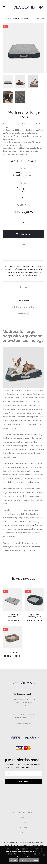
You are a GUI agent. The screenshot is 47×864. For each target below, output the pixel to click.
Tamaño (23, 183)
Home (5, 18)
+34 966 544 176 (27, 714)
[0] (43, 7)
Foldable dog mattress (12, 615)
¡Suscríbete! (24, 781)
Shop (24, 823)
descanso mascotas (16, 275)
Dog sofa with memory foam (34, 615)
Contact (23, 828)
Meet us (23, 818)
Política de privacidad (20, 845)
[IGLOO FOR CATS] (38, 18)
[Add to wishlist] (23, 245)
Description (23, 300)
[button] (18, 175)
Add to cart (25, 234)
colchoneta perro (19, 272)
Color (23, 169)
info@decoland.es (23, 723)
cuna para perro (34, 272)
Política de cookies (37, 845)
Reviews (23, 313)
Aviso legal (7, 845)
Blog (23, 833)
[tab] (23, 301)
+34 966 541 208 (26, 718)
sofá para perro (32, 275)
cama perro (25, 266)
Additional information (23, 307)
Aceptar (14, 860)
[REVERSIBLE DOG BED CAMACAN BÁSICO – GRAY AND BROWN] (41, 18)
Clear (23, 198)
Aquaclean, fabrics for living (23, 812)
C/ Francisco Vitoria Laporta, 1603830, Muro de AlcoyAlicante (23, 702)
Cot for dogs (12, 652)
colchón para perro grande (22, 269)
